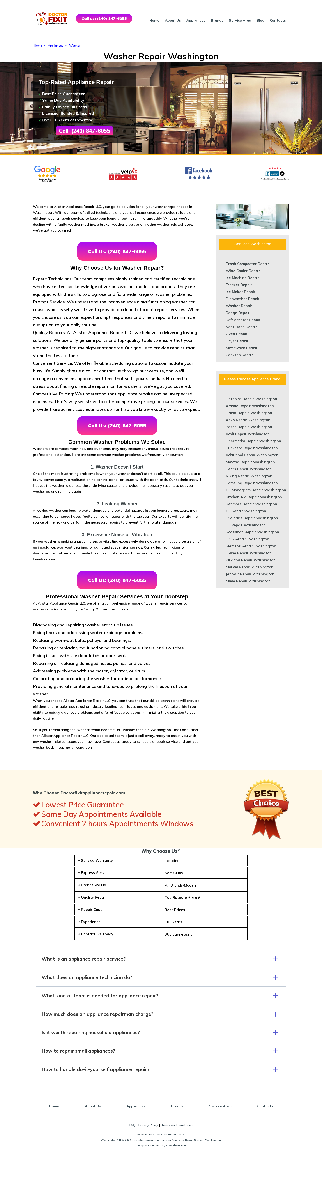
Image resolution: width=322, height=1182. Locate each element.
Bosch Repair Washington (249, 427)
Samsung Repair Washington (252, 483)
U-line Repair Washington (249, 553)
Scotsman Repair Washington (252, 532)
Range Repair (238, 312)
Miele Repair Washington (248, 581)
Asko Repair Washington (248, 420)
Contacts (278, 20)
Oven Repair (237, 333)
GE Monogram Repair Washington (256, 490)
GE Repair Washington (246, 511)
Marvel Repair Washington (249, 567)
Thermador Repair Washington (253, 441)
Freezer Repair (239, 284)
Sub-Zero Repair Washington (252, 448)
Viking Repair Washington (249, 476)
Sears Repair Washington (249, 469)
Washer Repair (239, 305)
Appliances (195, 20)
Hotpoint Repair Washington (251, 398)
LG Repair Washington (246, 525)
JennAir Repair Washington (250, 574)
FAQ (132, 1125)
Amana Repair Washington (250, 405)
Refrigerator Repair (243, 319)
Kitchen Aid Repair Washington (254, 497)
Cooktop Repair (239, 354)
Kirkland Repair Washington (251, 560)
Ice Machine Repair (242, 277)
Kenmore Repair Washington (251, 504)
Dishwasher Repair (243, 298)
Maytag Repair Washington (250, 462)
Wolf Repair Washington (248, 434)
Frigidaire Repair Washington (252, 518)
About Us (173, 20)
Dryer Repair (237, 340)
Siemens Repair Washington (251, 546)
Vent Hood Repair (241, 326)
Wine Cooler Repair (243, 270)
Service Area (240, 20)
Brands (217, 20)
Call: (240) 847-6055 (84, 130)
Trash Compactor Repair (247, 263)
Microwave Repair (242, 347)
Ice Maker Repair (240, 291)
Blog (260, 20)
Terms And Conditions (177, 1125)
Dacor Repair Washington (249, 413)
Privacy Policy (148, 1125)
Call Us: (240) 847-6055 (117, 251)
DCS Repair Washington (247, 539)
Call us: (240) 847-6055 (104, 18)
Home (154, 20)
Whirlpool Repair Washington (252, 455)
